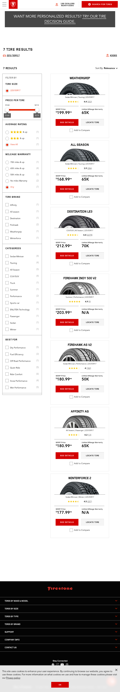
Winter (13, 330)
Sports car (14, 303)
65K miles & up (17, 168)
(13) (89, 435)
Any (12, 187)
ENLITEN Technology (20, 310)
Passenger (15, 316)
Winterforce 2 (79, 478)
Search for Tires (102, 4)
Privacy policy (13, 678)
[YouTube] (62, 665)
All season (14, 212)
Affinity (13, 205)
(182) (88, 368)
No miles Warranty (18, 181)
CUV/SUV (14, 276)
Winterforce (15, 238)
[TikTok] (57, 665)
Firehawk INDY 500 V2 (79, 278)
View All (14, 145)
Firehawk (14, 225)
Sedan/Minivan (17, 257)
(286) (89, 168)
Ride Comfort (16, 374)
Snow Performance (18, 381)
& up (25, 132)
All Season (15, 270)
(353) (89, 102)
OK (60, 685)
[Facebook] (53, 665)
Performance (16, 296)
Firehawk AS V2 (80, 345)
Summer (14, 290)
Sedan (13, 323)
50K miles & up (17, 175)
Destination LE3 (79, 211)
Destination (15, 218)
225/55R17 (15, 90)
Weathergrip (16, 232)
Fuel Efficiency (16, 355)
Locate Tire (92, 122)
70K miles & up (17, 162)
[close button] (116, 669)
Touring (13, 263)
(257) (89, 502)
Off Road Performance (20, 361)
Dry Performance (18, 348)
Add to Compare (82, 130)
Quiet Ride (15, 368)
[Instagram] (67, 665)
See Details (67, 122)
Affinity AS (80, 411)
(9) (89, 302)
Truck (12, 283)
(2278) (89, 235)
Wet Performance (18, 388)
